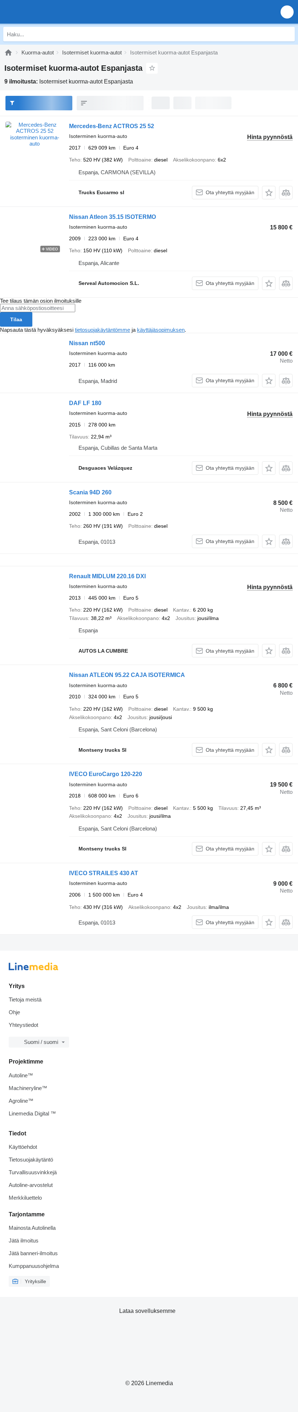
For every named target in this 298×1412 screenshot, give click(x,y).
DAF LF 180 (85, 403)
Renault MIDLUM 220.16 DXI (107, 576)
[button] (287, 12)
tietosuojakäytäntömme (102, 330)
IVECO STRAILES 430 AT (103, 873)
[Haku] (287, 34)
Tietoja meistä (25, 999)
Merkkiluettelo (25, 1198)
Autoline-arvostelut (31, 1185)
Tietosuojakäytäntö (31, 1159)
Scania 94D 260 (90, 492)
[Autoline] (8, 52)
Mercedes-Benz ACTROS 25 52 (111, 126)
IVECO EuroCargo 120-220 (105, 774)
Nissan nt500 (87, 343)
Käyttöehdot (23, 1147)
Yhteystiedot (23, 1025)
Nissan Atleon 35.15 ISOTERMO (112, 217)
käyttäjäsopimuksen (161, 330)
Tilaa (16, 319)
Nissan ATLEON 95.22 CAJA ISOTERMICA (127, 675)
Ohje (14, 1012)
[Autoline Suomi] (47, 12)
